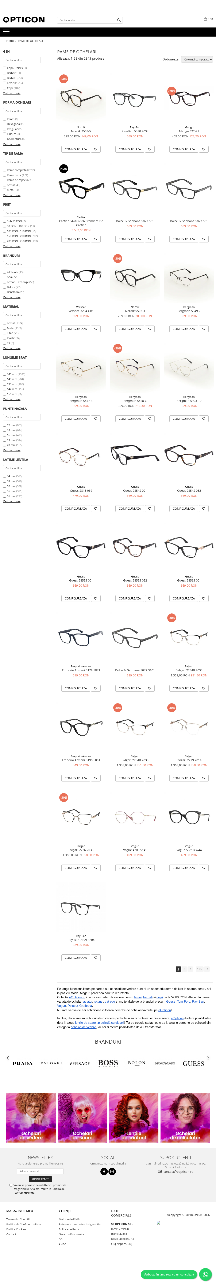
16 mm (11, 435)
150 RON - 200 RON (19, 236)
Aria (9, 277)
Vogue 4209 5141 (135, 850)
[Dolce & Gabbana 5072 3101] (135, 637)
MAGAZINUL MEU (19, 1211)
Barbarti (12, 73)
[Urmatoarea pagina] (207, 969)
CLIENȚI (65, 1211)
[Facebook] (104, 1171)
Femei (11, 83)
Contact (11, 1234)
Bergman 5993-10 (189, 401)
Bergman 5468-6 (135, 401)
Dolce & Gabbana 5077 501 (135, 221)
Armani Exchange (18, 282)
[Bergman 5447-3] (81, 368)
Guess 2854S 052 (189, 491)
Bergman (189, 307)
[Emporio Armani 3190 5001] (81, 727)
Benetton (13, 292)
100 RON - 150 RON (19, 231)
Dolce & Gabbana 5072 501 (189, 221)
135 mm (12, 384)
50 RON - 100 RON (18, 226)
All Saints (12, 272)
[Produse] (7, 33)
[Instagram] (112, 1171)
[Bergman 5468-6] (135, 368)
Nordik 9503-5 (81, 131)
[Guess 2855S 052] (135, 547)
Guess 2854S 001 (135, 491)
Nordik (81, 127)
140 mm (12, 374)
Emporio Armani (81, 666)
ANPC (62, 1244)
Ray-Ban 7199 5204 (81, 940)
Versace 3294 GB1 (81, 311)
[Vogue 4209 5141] (135, 817)
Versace (81, 307)
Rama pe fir (14, 175)
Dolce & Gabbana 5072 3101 (135, 670)
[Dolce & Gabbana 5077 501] (135, 188)
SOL (61, 1239)
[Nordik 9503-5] (81, 98)
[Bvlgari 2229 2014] (189, 727)
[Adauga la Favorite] (96, 149)
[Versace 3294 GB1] (81, 278)
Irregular (12, 129)
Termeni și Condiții (18, 1219)
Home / (11, 41)
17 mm (11, 425)
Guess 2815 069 (81, 491)
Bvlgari (189, 666)
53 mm (11, 481)
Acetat (11, 185)
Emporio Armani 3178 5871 (81, 670)
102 (199, 969)
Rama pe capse (16, 180)
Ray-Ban (135, 127)
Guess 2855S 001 (81, 580)
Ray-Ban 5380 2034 (135, 131)
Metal (10, 190)
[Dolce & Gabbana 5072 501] (189, 188)
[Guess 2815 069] (81, 458)
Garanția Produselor (71, 1234)
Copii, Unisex (15, 68)
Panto (11, 119)
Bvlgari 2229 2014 (189, 760)
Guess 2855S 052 (135, 580)
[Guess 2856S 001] (189, 547)
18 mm (11, 430)
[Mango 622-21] (189, 98)
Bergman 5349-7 (189, 311)
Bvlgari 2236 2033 (81, 850)
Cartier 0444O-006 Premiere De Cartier (81, 223)
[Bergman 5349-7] (189, 278)
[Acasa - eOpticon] (24, 20)
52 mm (11, 486)
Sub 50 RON (14, 221)
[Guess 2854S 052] (189, 458)
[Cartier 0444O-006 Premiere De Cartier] (81, 188)
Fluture (11, 134)
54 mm (11, 476)
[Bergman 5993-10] (189, 368)
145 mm (12, 379)
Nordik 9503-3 (135, 311)
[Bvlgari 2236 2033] (81, 817)
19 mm (11, 440)
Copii (10, 88)
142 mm (12, 389)
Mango (189, 127)
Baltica (11, 287)
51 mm (11, 496)
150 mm (12, 394)
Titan (10, 333)
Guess (81, 487)
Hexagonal (13, 124)
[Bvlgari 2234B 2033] (189, 637)
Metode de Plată (69, 1219)
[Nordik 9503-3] (135, 278)
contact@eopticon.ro (178, 1171)
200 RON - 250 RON (19, 241)
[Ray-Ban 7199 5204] (81, 907)
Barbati (11, 78)
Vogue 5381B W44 (189, 850)
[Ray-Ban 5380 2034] (135, 98)
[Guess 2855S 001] (81, 547)
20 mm (11, 445)
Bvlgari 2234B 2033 (189, 670)
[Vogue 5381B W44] (189, 817)
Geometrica (14, 139)
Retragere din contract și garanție (79, 1224)
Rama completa (17, 170)
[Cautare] (119, 20)
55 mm (11, 491)
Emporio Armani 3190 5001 (81, 760)
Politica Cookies (16, 1229)
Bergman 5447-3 (81, 401)
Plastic (11, 338)
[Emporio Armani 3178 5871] (81, 637)
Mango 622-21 (189, 131)
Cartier (81, 217)
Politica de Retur (69, 1229)
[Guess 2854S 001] (135, 458)
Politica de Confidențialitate (23, 1224)
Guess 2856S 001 (189, 580)
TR (8, 343)
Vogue (135, 846)
